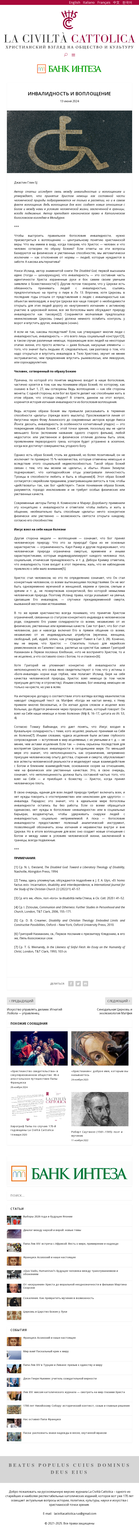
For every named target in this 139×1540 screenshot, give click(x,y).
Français (103, 2)
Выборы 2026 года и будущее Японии (47, 1216)
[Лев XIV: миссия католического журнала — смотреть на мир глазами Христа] (14, 1395)
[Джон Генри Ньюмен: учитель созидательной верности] (14, 1382)
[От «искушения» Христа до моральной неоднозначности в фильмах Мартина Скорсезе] (14, 1288)
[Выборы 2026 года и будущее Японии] (14, 1220)
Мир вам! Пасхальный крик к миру (46, 1351)
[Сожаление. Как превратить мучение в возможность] (14, 1301)
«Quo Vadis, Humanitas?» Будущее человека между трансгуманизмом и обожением (70, 1272)
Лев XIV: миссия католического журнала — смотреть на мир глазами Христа (74, 1392)
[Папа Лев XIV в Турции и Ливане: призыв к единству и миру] (14, 1368)
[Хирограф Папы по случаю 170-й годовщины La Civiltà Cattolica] (39, 1106)
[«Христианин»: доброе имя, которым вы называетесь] (100, 1048)
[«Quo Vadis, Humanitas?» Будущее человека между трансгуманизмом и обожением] (14, 1274)
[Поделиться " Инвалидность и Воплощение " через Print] (85, 983)
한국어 (127, 2)
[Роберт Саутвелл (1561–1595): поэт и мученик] (100, 1109)
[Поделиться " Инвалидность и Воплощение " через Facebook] (71, 983)
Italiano (89, 2)
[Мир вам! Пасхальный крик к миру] (14, 1355)
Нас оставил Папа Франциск (42, 1419)
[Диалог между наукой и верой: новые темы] (14, 1233)
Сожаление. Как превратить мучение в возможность (58, 1298)
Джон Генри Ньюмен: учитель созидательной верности (60, 1378)
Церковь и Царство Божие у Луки (45, 1311)
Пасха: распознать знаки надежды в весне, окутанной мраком (65, 1433)
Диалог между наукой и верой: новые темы (52, 1230)
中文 (116, 2)
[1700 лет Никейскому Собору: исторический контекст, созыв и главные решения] (14, 1409)
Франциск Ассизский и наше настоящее (49, 1257)
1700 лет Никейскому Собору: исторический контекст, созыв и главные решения (76, 1405)
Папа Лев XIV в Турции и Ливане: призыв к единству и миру (62, 1365)
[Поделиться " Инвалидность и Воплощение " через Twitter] (78, 983)
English (74, 2)
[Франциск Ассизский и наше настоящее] (14, 1261)
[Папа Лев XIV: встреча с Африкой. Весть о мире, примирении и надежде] (14, 1247)
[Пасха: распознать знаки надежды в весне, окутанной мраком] (14, 1436)
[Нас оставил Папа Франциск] (14, 1423)
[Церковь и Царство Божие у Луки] (14, 1315)
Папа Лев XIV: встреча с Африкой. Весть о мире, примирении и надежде (70, 1243)
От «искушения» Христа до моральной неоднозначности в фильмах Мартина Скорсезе (75, 1286)
